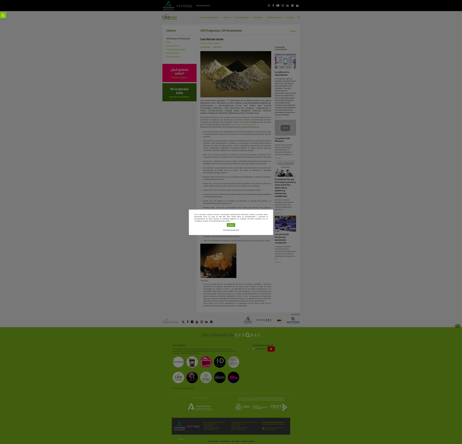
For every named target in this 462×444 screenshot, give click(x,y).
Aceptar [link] (231, 225)
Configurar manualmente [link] (231, 230)
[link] (3, 15)
